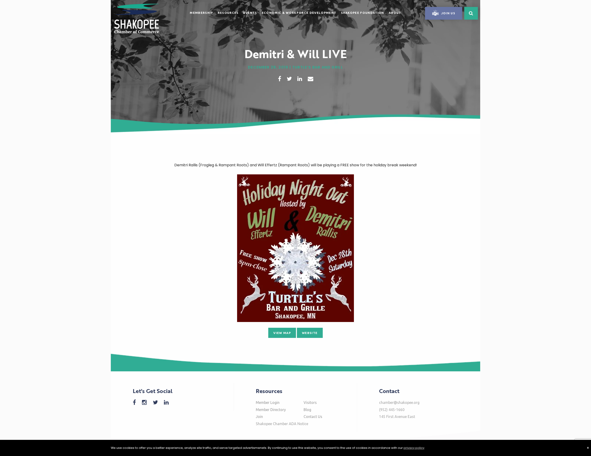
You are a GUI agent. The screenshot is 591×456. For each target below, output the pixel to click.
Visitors (310, 402)
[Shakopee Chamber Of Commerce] (136, 18)
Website (309, 332)
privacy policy (414, 448)
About (395, 12)
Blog (307, 410)
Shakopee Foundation (362, 12)
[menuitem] (201, 12)
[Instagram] (146, 402)
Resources (228, 12)
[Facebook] (137, 402)
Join (259, 416)
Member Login (268, 402)
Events (250, 12)
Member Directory (271, 410)
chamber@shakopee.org (399, 402)
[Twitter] (158, 402)
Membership (201, 12)
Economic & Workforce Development (299, 12)
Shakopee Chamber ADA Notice (282, 424)
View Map (282, 332)
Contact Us (313, 416)
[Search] (471, 13)
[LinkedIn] (168, 402)
